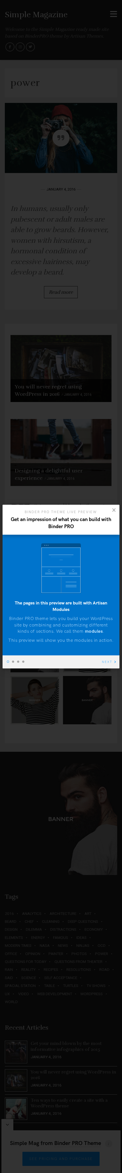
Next (107, 662)
